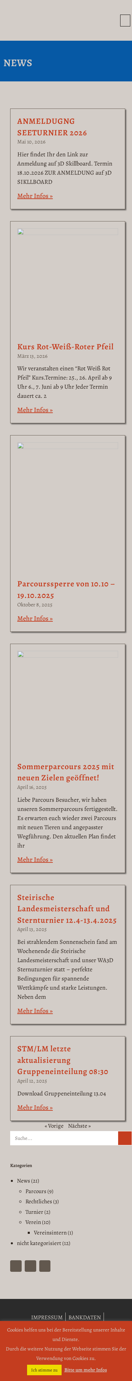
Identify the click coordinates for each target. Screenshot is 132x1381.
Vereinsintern (50, 1233)
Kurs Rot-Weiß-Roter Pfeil (65, 346)
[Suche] (125, 1138)
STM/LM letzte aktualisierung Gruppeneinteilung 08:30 (62, 1060)
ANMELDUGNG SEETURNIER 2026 (52, 127)
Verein (33, 1222)
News (23, 1181)
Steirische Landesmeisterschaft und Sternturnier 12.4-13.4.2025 (67, 909)
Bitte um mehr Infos (85, 1369)
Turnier (34, 1212)
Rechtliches (38, 1201)
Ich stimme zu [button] (44, 1370)
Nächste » (79, 1126)
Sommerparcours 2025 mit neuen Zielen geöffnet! (65, 772)
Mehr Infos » (35, 195)
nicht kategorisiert (39, 1243)
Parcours (35, 1191)
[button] (125, 20)
